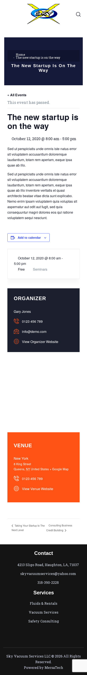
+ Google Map (59, 469)
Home (20, 55)
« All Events (16, 94)
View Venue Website (37, 488)
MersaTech (54, 667)
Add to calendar (29, 237)
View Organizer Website (40, 341)
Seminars (40, 269)
